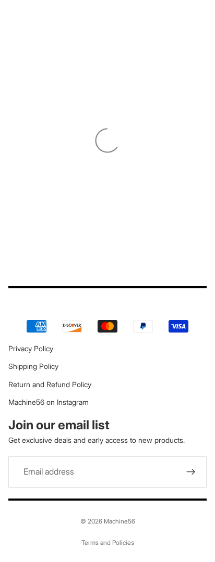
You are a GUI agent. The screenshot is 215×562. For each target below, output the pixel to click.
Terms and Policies (107, 542)
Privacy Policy (30, 348)
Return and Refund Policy (49, 384)
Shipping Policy (33, 366)
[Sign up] (191, 472)
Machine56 (119, 521)
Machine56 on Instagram (48, 402)
